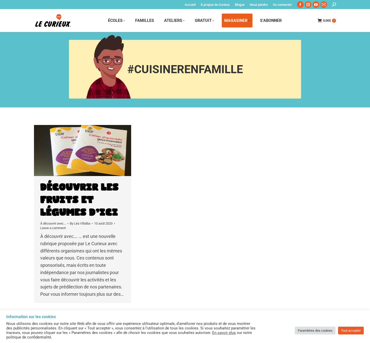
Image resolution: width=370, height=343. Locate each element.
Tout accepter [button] (351, 330)
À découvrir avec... (53, 223)
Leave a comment (53, 228)
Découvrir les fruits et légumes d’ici (79, 200)
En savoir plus (224, 332)
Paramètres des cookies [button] (315, 330)
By (80, 223)
